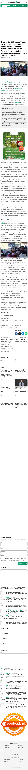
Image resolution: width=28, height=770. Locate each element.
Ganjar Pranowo (18, 88)
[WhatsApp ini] (26, 333)
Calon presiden (4, 320)
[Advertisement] (14, 23)
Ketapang (17, 102)
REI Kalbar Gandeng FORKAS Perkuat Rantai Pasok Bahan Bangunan (15, 687)
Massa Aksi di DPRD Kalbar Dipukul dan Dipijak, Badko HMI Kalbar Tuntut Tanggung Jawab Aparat (16, 600)
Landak (7, 697)
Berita (7, 609)
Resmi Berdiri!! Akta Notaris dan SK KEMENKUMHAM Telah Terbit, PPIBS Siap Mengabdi (16, 593)
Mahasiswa (8, 597)
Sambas (5, 638)
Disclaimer (21, 747)
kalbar (4, 643)
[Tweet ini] (19, 333)
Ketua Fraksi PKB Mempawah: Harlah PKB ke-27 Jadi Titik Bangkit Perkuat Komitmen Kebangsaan (16, 623)
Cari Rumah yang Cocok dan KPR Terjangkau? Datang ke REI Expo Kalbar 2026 (16, 676)
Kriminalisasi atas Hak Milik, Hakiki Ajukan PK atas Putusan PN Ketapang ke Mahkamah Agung (20, 390)
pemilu (4, 646)
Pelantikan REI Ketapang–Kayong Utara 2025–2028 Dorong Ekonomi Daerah (7, 404)
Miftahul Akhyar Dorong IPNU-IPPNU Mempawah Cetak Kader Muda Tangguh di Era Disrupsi (13, 588)
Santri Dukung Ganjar (16, 325)
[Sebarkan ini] (16, 333)
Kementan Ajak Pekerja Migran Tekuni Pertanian (21, 339)
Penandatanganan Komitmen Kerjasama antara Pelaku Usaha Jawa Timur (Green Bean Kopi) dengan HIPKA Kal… (16, 693)
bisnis (7, 615)
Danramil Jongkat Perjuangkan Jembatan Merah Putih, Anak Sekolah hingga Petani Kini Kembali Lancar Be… (16, 706)
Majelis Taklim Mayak (14, 323)
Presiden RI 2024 (5, 325)
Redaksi (7, 747)
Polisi (12, 610)
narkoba (23, 323)
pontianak (5, 631)
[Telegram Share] (22, 333)
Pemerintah (8, 610)
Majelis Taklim (4, 323)
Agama (7, 603)
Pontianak (20, 610)
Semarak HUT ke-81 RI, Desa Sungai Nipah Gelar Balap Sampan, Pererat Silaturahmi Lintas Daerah (13, 670)
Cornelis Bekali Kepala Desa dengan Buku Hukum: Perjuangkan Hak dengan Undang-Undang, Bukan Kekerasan (16, 700)
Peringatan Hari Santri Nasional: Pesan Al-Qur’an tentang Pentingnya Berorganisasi (16, 605)
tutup (2, 750)
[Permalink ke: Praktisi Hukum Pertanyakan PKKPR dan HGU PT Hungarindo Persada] (7, 382)
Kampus (15, 609)
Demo (10, 609)
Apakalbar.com (11, 81)
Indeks (7, 745)
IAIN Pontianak (6, 641)
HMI (9, 603)
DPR (12, 609)
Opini (7, 680)
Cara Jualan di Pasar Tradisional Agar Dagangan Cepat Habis (15, 617)
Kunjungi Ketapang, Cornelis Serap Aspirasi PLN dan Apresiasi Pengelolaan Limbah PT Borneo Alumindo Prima (14, 120)
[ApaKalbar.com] (14, 2)
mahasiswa (5, 633)
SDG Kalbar (4, 327)
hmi (3, 636)
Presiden (3, 90)
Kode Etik (20, 745)
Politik (15, 610)
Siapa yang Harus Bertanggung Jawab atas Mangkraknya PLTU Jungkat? (16, 682)
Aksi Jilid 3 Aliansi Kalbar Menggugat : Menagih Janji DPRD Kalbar (15, 612)
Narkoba (3, 86)
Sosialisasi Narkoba (13, 327)
